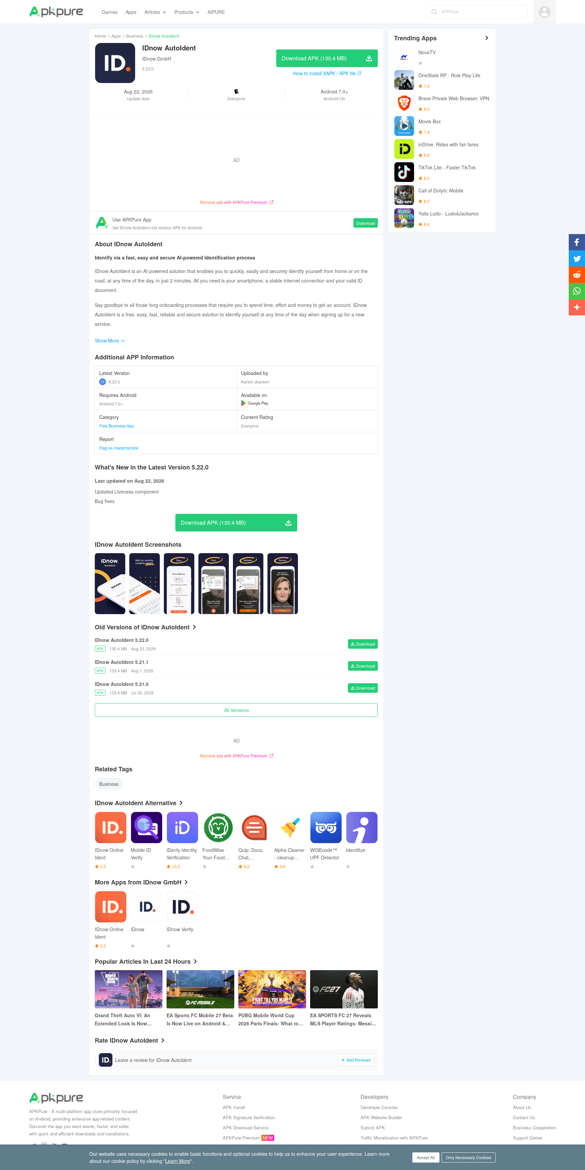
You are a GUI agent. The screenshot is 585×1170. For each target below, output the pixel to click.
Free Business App (116, 426)
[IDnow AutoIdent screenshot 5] (282, 583)
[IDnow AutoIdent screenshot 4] (248, 583)
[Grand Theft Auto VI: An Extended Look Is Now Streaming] (128, 989)
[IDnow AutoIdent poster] (110, 583)
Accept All (426, 1157)
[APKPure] (56, 11)
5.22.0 (114, 381)
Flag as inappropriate (118, 448)
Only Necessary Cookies (468, 1157)
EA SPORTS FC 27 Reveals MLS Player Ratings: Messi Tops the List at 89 (341, 1019)
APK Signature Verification (249, 1117)
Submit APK (373, 1127)
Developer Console (379, 1107)
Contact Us (524, 1117)
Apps (116, 36)
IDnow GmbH (156, 58)
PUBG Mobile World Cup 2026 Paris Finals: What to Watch (268, 1019)
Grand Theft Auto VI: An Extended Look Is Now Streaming (122, 1019)
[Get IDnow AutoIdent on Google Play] (254, 403)
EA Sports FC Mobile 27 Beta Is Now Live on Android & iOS (200, 1019)
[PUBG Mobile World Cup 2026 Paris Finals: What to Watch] (272, 989)
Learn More (177, 1160)
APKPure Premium (241, 1137)
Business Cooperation (534, 1127)
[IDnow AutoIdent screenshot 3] (213, 583)
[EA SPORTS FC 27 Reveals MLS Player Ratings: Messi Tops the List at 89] (344, 989)
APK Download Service (245, 1127)
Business (134, 36)
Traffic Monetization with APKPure (394, 1137)
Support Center (527, 1137)
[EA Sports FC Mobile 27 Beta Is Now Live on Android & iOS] (200, 989)
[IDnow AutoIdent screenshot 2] (179, 583)
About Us (522, 1107)
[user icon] (544, 12)
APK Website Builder (381, 1117)
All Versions (236, 710)
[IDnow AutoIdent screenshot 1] (144, 583)
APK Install (234, 1107)
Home (100, 36)
